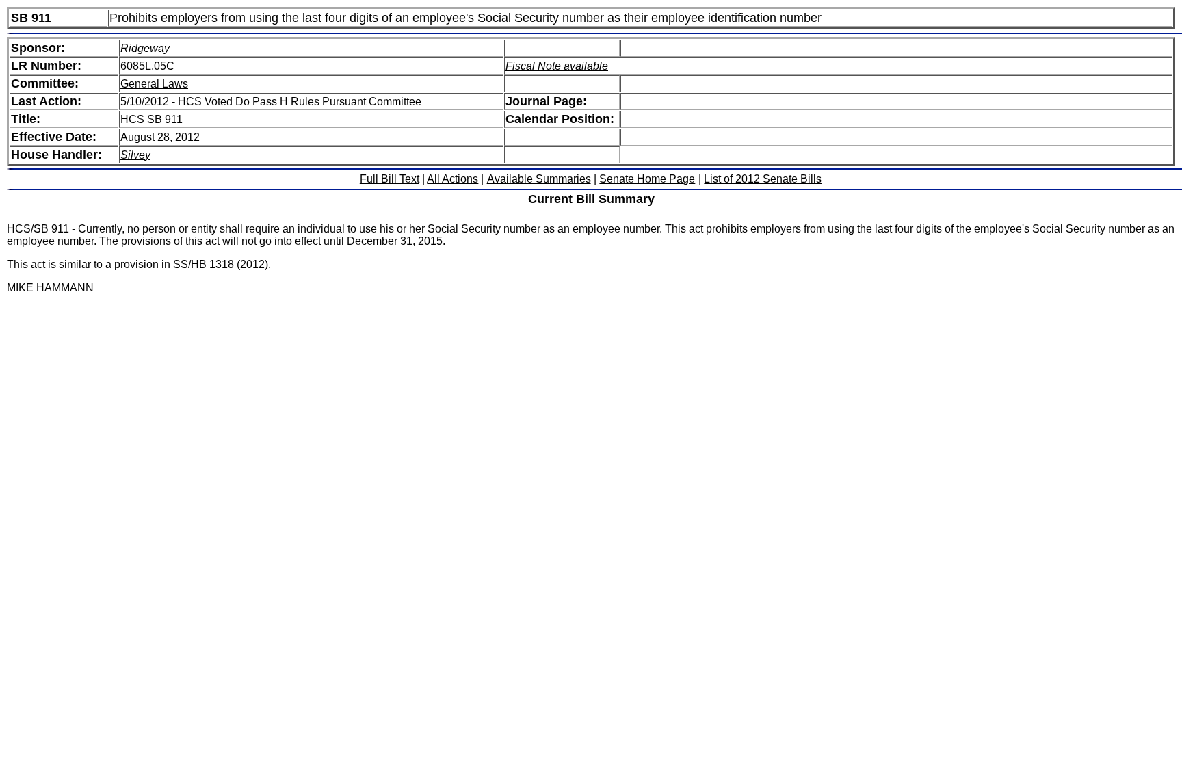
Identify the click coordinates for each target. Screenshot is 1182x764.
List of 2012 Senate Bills (763, 179)
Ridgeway (145, 48)
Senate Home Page (647, 179)
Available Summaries (539, 179)
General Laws (154, 84)
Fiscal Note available (556, 66)
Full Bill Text (389, 179)
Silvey (135, 155)
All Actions (452, 179)
